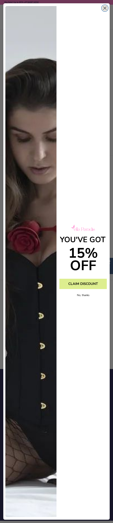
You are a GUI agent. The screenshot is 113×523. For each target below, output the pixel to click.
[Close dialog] (104, 8)
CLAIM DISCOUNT (83, 283)
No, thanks (83, 295)
